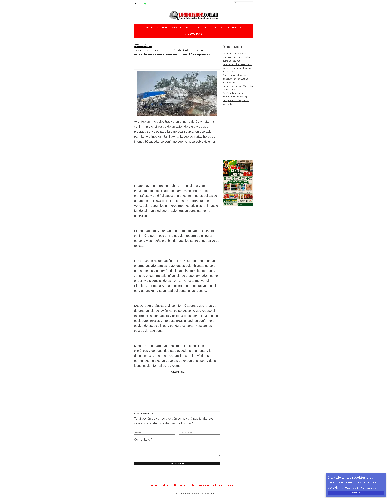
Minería (217, 27)
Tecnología (233, 27)
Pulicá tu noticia (159, 485)
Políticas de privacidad (183, 485)
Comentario (143, 439)
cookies (360, 477)
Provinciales (180, 27)
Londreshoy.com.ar (207, 493)
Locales (162, 27)
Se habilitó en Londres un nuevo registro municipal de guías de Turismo (236, 57)
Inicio (149, 27)
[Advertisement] (177, 64)
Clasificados (193, 34)
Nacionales (200, 27)
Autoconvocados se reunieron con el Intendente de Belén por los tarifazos (238, 68)
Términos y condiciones (211, 485)
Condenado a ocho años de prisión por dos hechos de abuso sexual (236, 79)
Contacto (231, 485)
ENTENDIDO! (356, 493)
